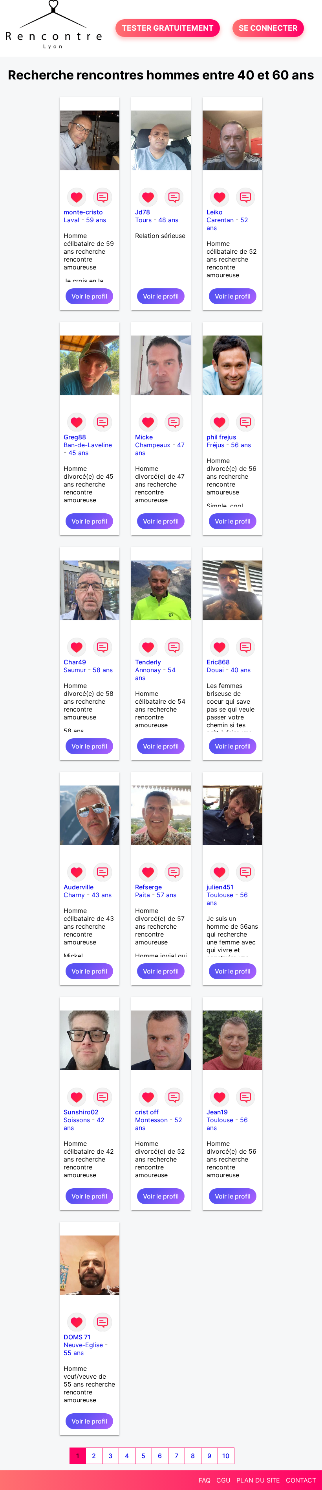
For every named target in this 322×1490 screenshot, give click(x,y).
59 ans (96, 220)
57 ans (166, 895)
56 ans (241, 445)
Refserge (148, 887)
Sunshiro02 (81, 1112)
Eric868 (218, 662)
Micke (144, 437)
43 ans (101, 895)
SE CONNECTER (268, 28)
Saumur (75, 670)
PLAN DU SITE (258, 1480)
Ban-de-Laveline (88, 445)
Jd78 (142, 212)
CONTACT (301, 1480)
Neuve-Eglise (83, 1345)
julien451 (220, 887)
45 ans (78, 453)
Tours (143, 220)
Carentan (220, 220)
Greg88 (75, 437)
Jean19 (217, 1112)
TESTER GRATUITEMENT (168, 28)
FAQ (204, 1480)
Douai (215, 670)
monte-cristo (83, 212)
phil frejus (221, 437)
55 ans (74, 1353)
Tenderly (148, 662)
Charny (74, 895)
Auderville (78, 887)
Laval (71, 220)
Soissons (77, 1120)
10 (225, 1456)
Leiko (215, 212)
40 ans (241, 670)
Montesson (151, 1120)
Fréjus (215, 445)
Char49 (75, 662)
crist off (147, 1112)
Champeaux (152, 445)
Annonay (148, 670)
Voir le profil (89, 296)
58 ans (103, 670)
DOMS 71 (77, 1337)
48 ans (168, 220)
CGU (223, 1480)
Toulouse (220, 895)
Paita (142, 895)
